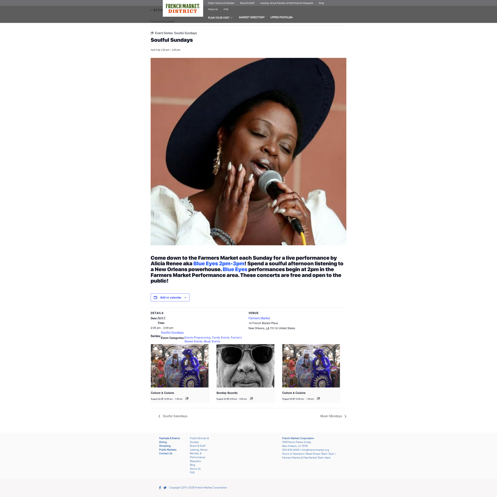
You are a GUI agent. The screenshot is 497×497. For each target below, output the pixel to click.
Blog (321, 3)
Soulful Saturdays (174, 416)
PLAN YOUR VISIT (218, 17)
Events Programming (197, 337)
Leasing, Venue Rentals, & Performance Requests (286, 3)
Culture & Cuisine (162, 393)
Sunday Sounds (227, 393)
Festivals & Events (169, 438)
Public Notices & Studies (221, 3)
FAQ (226, 9)
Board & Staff (247, 3)
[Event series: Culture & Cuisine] (187, 398)
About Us (213, 9)
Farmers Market (259, 318)
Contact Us (165, 453)
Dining (163, 442)
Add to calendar (170, 297)
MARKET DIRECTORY (252, 17)
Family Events (220, 337)
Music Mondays (331, 416)
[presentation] (180, 365)
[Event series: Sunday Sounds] (251, 398)
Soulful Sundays (172, 332)
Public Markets (167, 449)
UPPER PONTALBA (281, 17)
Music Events (212, 341)
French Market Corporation (211, 487)
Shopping (165, 445)
